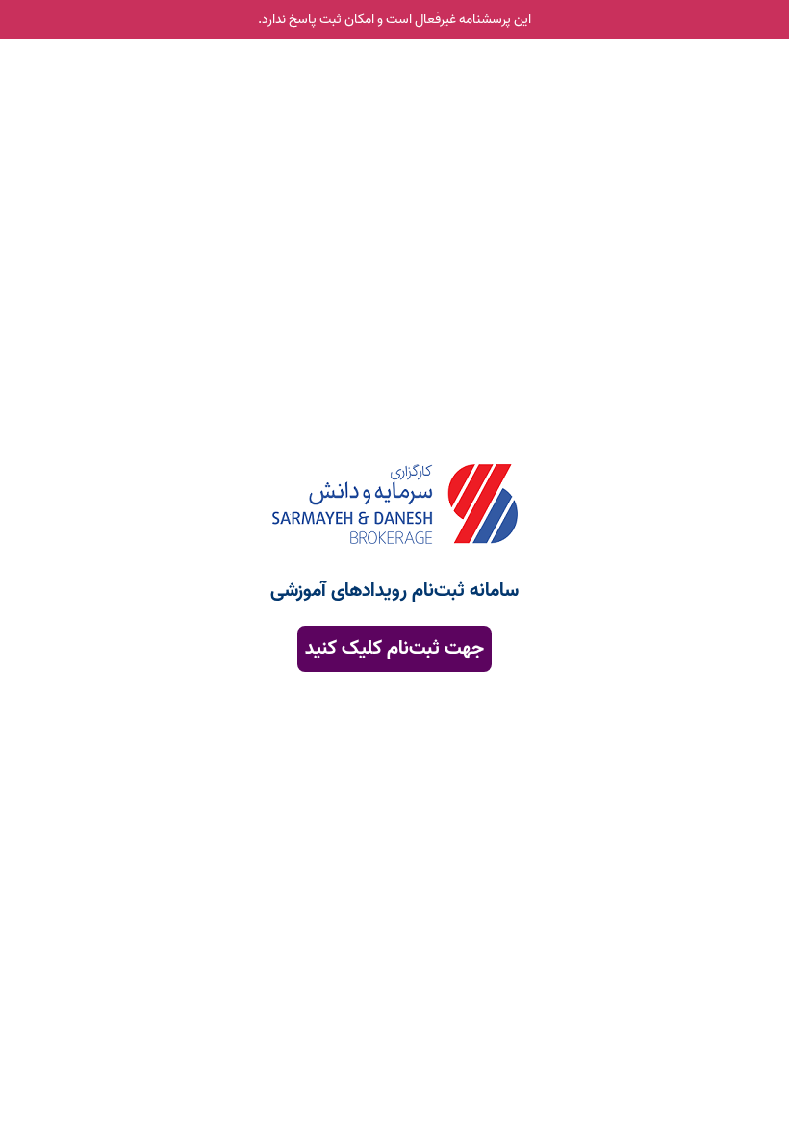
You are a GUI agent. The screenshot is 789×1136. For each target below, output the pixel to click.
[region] (394, 498)
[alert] (394, 19)
